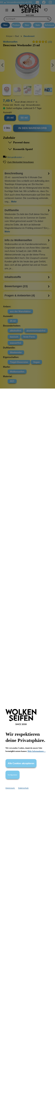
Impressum (10, 788)
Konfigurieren (12, 775)
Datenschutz (23, 788)
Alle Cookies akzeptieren (21, 763)
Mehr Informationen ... (37, 751)
